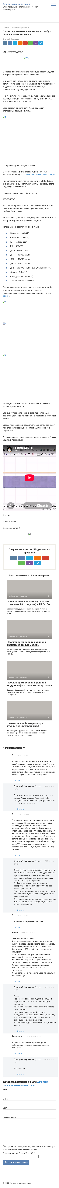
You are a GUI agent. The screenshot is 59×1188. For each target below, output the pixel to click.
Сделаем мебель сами (16, 4)
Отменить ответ (26, 1085)
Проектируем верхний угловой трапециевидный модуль (26, 643)
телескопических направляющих (39, 174)
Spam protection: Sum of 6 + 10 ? (18, 1153)
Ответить (18, 780)
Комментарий (9, 1117)
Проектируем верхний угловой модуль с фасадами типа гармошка (29, 684)
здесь (6, 296)
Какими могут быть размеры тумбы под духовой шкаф (25, 725)
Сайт (5, 1108)
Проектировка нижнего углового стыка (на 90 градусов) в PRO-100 (28, 603)
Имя (5, 1089)
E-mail (5, 1099)
